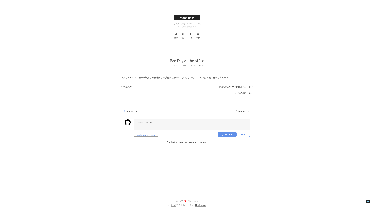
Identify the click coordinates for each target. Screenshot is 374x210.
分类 (183, 37)
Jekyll (173, 205)
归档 (198, 37)
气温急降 (127, 86)
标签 (191, 37)
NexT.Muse (200, 205)
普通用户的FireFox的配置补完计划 (235, 86)
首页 (176, 37)
